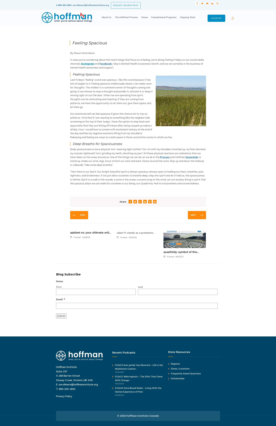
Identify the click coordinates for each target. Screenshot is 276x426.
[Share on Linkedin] (145, 202)
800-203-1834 (67, 388)
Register (216, 18)
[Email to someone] (155, 202)
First (59, 287)
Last (140, 287)
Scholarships (177, 378)
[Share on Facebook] (130, 202)
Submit (61, 315)
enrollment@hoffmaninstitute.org (91, 5)
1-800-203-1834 (63, 5)
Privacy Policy (64, 396)
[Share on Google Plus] (140, 202)
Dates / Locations (180, 368)
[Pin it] (150, 202)
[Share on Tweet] (135, 202)
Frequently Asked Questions (186, 373)
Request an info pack (125, 5)
